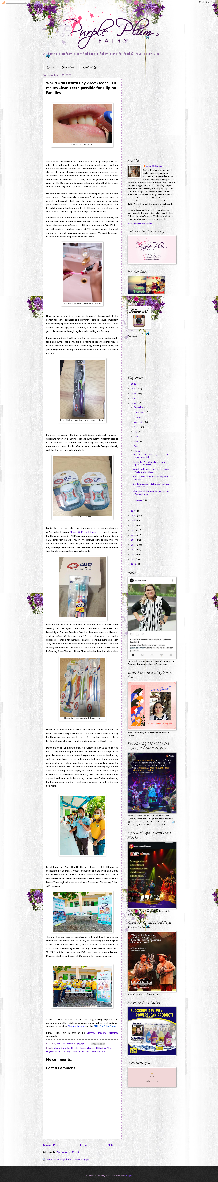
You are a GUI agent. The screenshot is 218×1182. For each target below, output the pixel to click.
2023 (134, 398)
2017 (133, 530)
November (139, 412)
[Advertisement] (146, 92)
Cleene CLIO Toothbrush (83, 532)
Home (50, 67)
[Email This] (92, 1043)
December (139, 407)
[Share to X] (98, 1043)
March (137, 451)
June (136, 436)
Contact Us (90, 67)
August (137, 427)
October (138, 417)
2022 (134, 403)
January (137, 505)
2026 (134, 384)
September (139, 422)
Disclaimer (69, 67)
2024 (134, 394)
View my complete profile (140, 223)
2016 (133, 535)
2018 (133, 526)
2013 (133, 550)
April (136, 446)
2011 (133, 559)
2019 (133, 521)
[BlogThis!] (95, 1043)
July (136, 432)
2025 (134, 389)
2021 (133, 511)
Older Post (114, 1145)
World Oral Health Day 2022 (92, 1052)
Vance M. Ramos (153, 166)
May (136, 441)
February (138, 500)
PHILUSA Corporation (66, 1052)
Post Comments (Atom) (67, 1152)
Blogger (128, 1176)
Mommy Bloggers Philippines (102, 1033)
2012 (133, 555)
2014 (133, 545)
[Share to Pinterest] (103, 1043)
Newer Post (51, 1145)
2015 (133, 540)
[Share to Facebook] (101, 1043)
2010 (134, 564)
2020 (134, 516)
